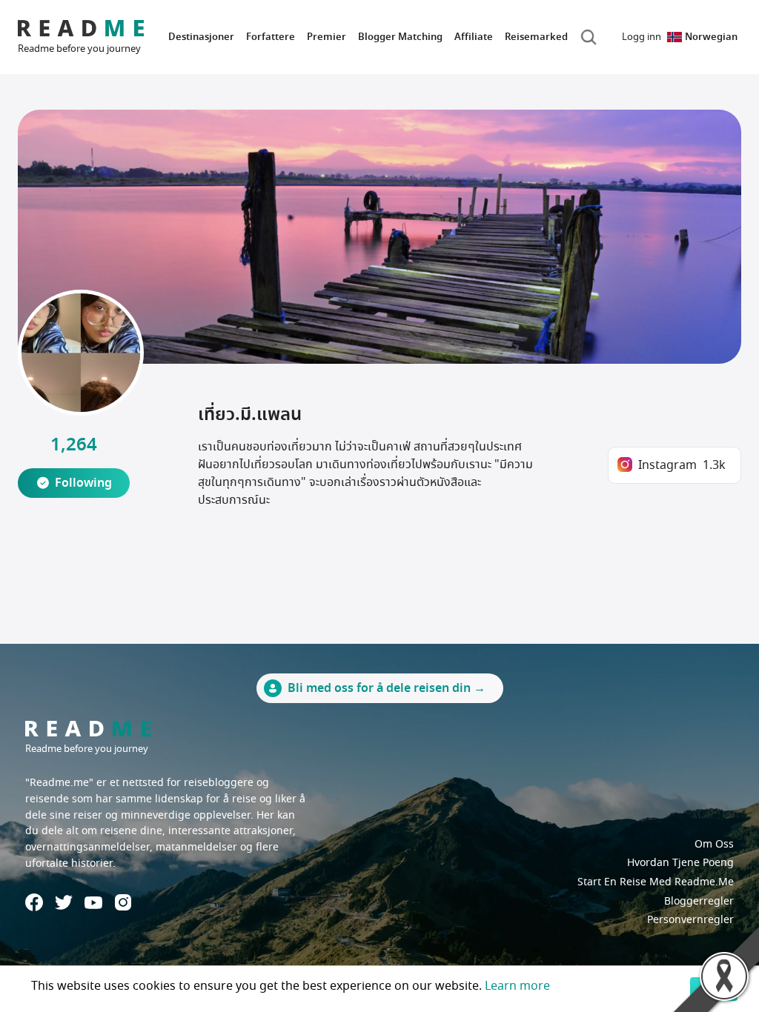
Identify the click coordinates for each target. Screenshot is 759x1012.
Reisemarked (536, 37)
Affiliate (473, 37)
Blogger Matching (400, 37)
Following (83, 483)
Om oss (714, 844)
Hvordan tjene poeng (680, 862)
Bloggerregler (699, 901)
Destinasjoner (201, 37)
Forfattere (270, 37)
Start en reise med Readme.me (655, 882)
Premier (326, 37)
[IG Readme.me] (123, 902)
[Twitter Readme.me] (64, 902)
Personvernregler (690, 920)
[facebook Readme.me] (34, 902)
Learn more (517, 986)
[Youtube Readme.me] (93, 902)
